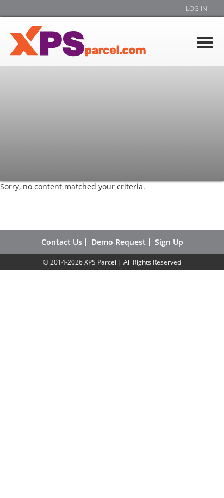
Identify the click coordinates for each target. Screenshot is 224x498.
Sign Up (169, 242)
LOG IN (196, 8)
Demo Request (118, 242)
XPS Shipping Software (89, 42)
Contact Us (61, 242)
